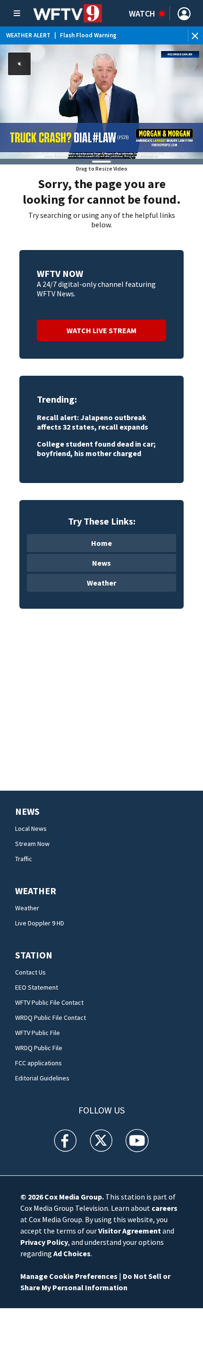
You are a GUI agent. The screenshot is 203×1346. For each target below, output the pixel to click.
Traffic (23, 858)
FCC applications (38, 1063)
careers (165, 1208)
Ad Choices (72, 1253)
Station (33, 955)
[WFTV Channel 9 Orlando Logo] (67, 13)
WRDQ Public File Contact (50, 1017)
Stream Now (32, 843)
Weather (101, 582)
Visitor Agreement (129, 1230)
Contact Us (30, 972)
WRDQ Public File (38, 1048)
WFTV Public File (37, 1032)
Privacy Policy (44, 1242)
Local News (31, 828)
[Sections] (17, 13)
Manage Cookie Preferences (69, 1276)
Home (101, 543)
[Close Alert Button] (196, 35)
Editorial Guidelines (42, 1078)
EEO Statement (36, 987)
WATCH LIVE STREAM (101, 330)
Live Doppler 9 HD (39, 923)
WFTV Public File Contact (49, 1002)
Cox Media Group (73, 1196)
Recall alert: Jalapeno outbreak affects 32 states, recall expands (92, 422)
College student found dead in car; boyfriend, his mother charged (96, 448)
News (101, 563)
